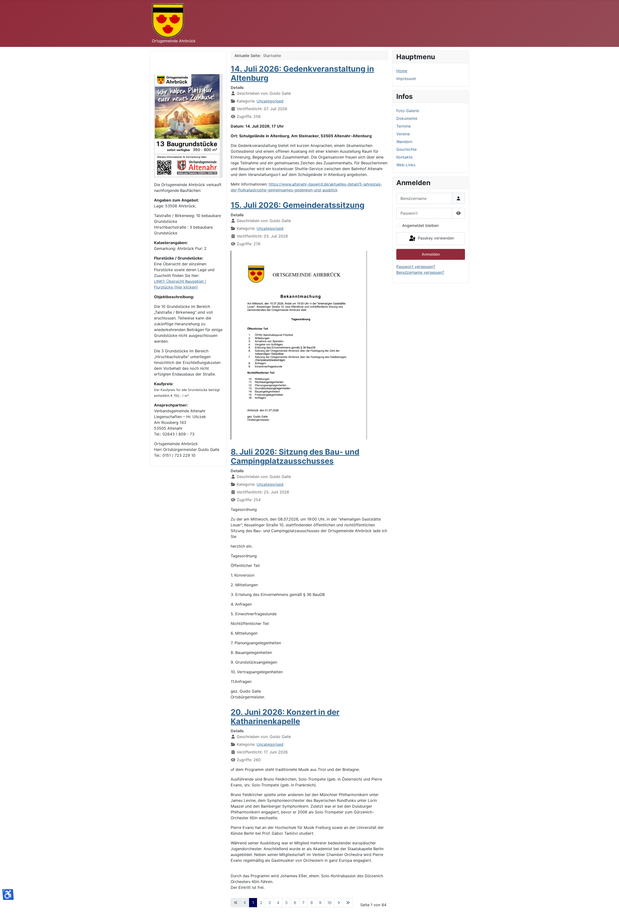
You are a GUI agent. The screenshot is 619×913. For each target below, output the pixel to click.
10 (329, 902)
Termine (403, 126)
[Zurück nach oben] (610, 904)
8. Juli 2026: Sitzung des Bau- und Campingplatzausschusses (295, 456)
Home (401, 70)
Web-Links (405, 164)
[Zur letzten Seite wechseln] (348, 902)
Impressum (406, 78)
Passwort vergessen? (415, 266)
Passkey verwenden (435, 238)
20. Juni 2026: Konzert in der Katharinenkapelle (285, 716)
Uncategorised (270, 101)
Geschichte (406, 149)
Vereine (403, 133)
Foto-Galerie (407, 110)
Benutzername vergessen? (420, 272)
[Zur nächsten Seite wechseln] (338, 902)
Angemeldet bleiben (420, 225)
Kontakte (404, 157)
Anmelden (431, 254)
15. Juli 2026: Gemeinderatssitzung (297, 205)
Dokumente (406, 118)
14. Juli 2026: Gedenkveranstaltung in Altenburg (302, 73)
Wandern (404, 141)
